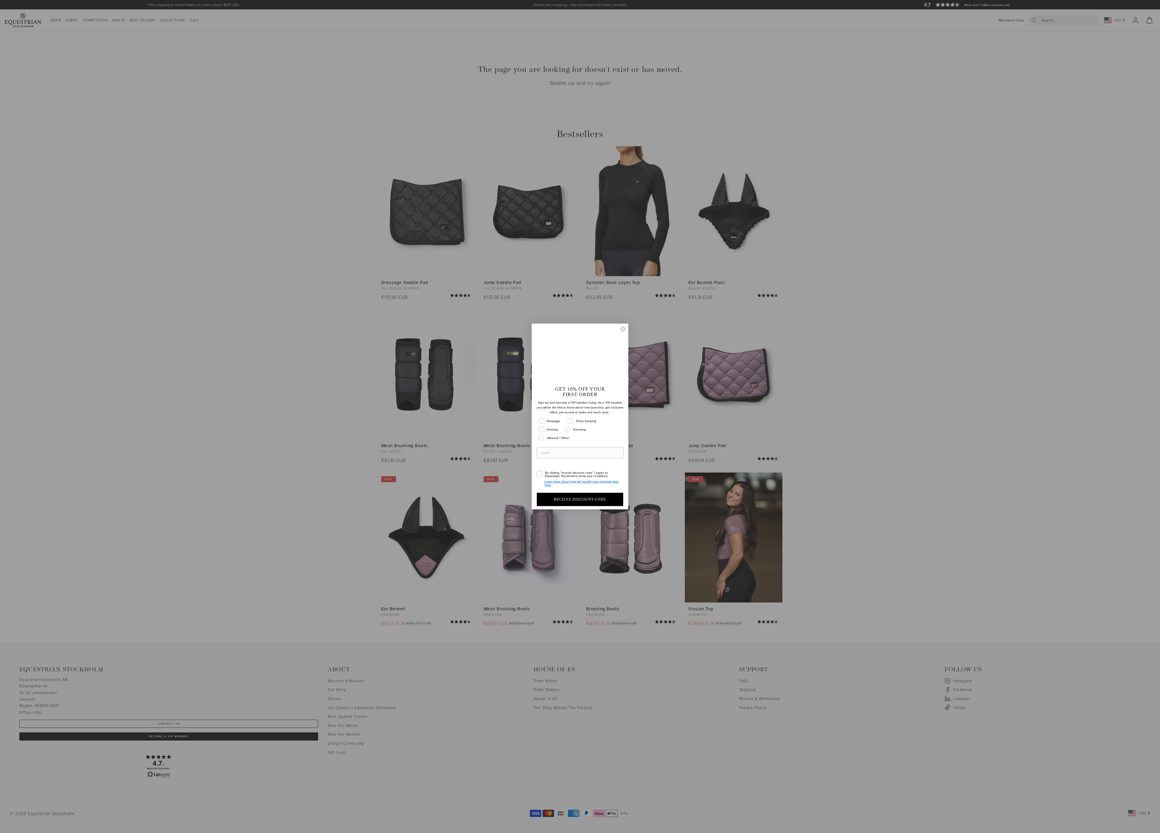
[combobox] (545, 464)
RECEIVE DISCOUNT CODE (580, 505)
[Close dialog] (623, 323)
